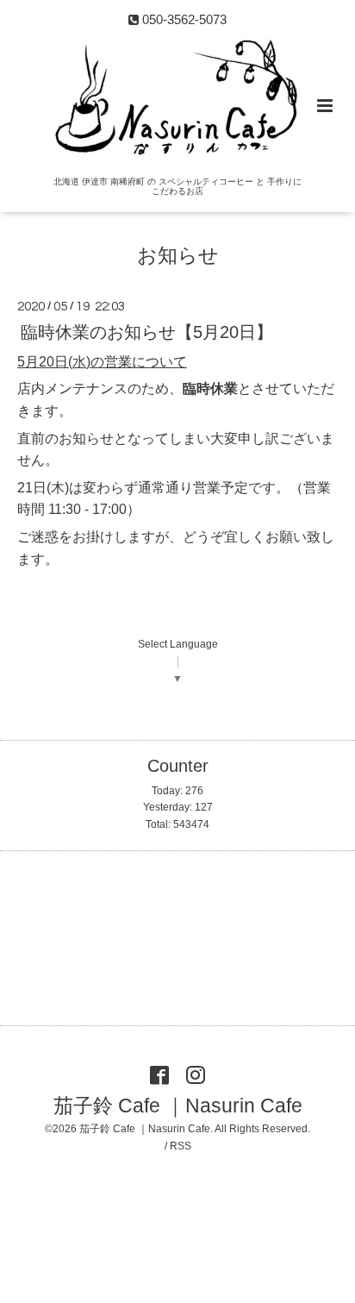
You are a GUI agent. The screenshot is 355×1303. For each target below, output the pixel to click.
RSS (180, 1146)
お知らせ (178, 255)
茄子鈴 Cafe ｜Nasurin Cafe (177, 1105)
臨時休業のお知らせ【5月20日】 (147, 331)
